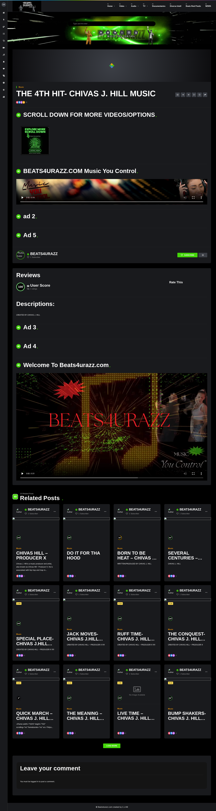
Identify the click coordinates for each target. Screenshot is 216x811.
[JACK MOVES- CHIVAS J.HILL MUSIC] (86, 611)
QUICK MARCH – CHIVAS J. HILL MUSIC (34, 718)
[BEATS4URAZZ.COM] (26, 6)
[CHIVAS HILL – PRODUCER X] (35, 530)
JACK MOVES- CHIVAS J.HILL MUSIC (82, 638)
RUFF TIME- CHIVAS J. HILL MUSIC (133, 638)
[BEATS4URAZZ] (20, 255)
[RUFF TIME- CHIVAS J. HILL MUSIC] (137, 611)
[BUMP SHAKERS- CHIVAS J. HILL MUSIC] (187, 691)
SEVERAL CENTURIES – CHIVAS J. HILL (184, 557)
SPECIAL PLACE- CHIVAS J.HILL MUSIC (35, 643)
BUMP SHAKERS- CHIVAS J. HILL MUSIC (187, 718)
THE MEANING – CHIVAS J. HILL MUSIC (84, 718)
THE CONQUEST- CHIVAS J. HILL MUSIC (186, 638)
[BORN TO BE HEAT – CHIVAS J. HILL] (137, 530)
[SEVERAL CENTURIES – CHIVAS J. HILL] (187, 530)
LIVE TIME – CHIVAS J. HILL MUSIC (133, 718)
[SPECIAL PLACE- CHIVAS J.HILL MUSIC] (35, 614)
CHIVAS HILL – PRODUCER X (32, 555)
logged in (34, 781)
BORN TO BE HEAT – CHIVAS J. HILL (136, 557)
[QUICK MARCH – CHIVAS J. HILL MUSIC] (35, 691)
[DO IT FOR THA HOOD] (86, 530)
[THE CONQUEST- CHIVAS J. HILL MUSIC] (187, 611)
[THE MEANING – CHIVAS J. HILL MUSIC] (86, 691)
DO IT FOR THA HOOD (83, 555)
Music (21, 87)
